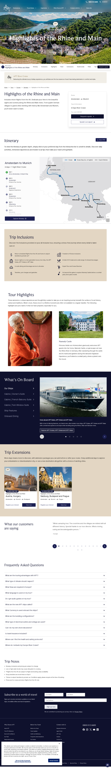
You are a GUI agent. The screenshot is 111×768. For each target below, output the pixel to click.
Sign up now (51, 707)
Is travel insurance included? (16, 633)
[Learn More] (84, 730)
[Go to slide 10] (93, 546)
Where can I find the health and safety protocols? (24, 639)
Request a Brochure (61, 728)
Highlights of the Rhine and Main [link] (40, 87)
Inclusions (44, 67)
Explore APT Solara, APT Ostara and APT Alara (57, 430)
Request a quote (103, 67)
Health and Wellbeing (35, 734)
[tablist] (19, 398)
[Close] (59, 743)
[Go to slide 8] (85, 546)
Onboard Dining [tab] (11, 416)
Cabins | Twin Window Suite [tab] (16, 405)
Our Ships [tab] (8, 388)
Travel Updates (33, 731)
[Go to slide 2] (70, 437)
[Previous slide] (42, 437)
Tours (12, 87)
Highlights (54, 67)
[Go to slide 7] (82, 546)
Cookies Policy (63, 763)
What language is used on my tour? (18, 593)
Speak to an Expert (55, 52)
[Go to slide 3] (73, 437)
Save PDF (102, 140)
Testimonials (80, 67)
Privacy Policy (78, 712)
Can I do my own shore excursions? (18, 628)
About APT (6, 728)
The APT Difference (9, 731)
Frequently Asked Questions (37, 736)
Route (73, 95)
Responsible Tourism (9, 739)
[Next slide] (105, 437)
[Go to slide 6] (78, 546)
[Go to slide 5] (81, 437)
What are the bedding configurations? (19, 616)
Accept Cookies (54, 760)
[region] (31, 753)
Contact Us (59, 739)
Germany (26, 87)
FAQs (89, 67)
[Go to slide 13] (78, 550)
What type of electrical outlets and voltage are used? (25, 622)
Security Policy (73, 763)
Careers (58, 736)
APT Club (59, 734)
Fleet (61, 67)
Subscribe (89, 8)
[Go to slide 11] (97, 546)
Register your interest (12, 505)
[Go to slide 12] (101, 546)
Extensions (70, 67)
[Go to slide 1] (66, 437)
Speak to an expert (86, 122)
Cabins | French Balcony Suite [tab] (17, 399)
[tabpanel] (73, 408)
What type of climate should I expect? (19, 581)
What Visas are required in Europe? (18, 587)
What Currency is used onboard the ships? (21, 610)
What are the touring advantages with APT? (21, 575)
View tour (29, 505)
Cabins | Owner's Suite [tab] (14, 394)
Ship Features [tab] (10, 410)
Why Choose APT (9, 725)
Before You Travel (35, 725)
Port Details (33, 739)
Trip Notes (97, 67)
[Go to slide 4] (77, 437)
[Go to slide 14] (82, 550)
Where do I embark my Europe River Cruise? (22, 645)
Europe (18, 87)
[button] (108, 217)
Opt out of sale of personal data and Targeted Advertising (23, 761)
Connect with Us (61, 725)
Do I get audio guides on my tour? (18, 599)
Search (104, 2)
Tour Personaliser (61, 742)
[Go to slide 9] (89, 546)
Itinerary (35, 67)
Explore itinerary (18, 219)
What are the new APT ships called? (19, 604)
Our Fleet (6, 736)
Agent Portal (59, 731)
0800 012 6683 (93, 2)
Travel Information (76, 104)
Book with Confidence (9, 734)
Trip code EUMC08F (76, 112)
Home (5, 87)
